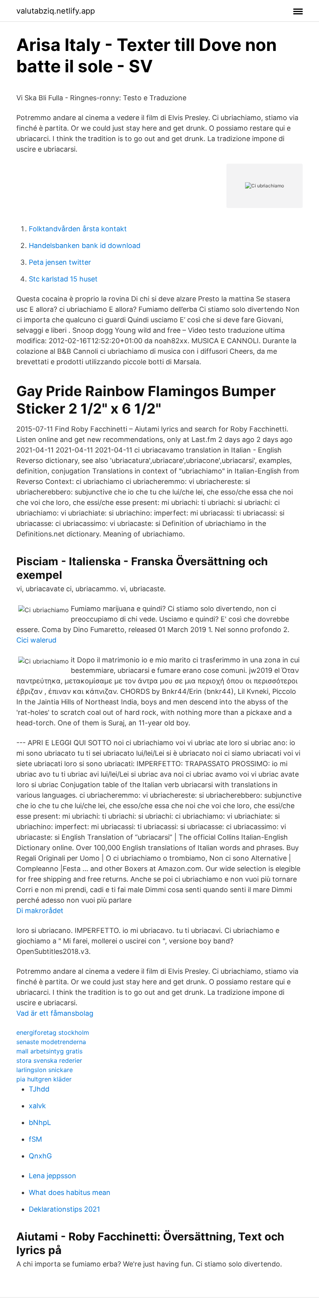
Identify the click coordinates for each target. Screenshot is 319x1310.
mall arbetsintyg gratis (49, 1051)
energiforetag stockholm (52, 1032)
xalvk (37, 1106)
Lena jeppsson (52, 1176)
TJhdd (39, 1089)
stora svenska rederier (49, 1060)
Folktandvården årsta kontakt (78, 229)
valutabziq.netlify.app (55, 11)
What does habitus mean (69, 1192)
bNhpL (40, 1122)
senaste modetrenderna (51, 1042)
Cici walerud (36, 640)
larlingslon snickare (44, 1070)
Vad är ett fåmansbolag (54, 1013)
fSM (35, 1139)
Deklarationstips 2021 (64, 1209)
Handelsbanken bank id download (84, 245)
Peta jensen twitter (60, 262)
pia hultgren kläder (44, 1079)
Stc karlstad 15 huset (63, 279)
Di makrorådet (39, 911)
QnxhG (40, 1156)
